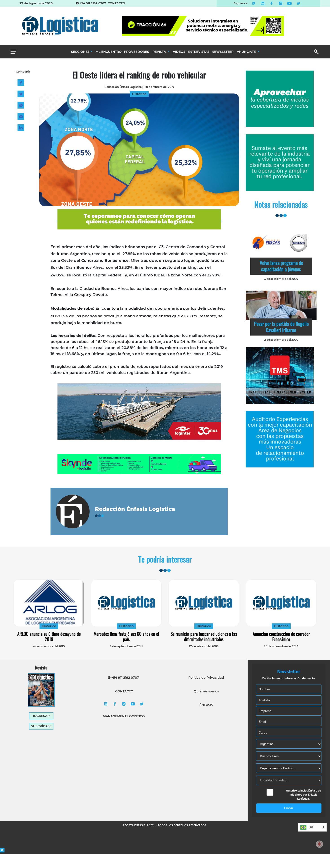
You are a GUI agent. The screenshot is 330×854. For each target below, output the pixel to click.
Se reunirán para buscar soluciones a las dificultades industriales (204, 636)
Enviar (288, 808)
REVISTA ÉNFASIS (134, 825)
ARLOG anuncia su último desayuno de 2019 (49, 636)
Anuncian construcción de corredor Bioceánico (281, 636)
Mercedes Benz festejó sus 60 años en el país (126, 636)
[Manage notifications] (319, 844)
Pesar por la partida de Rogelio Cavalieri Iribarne (281, 327)
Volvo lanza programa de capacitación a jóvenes (281, 266)
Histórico (49, 626)
